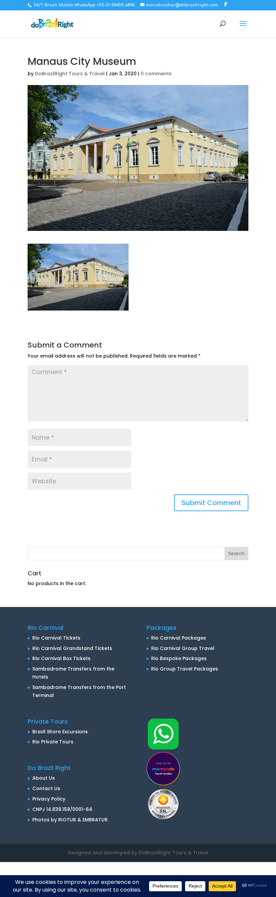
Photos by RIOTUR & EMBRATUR (70, 819)
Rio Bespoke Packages (179, 658)
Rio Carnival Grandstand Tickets (72, 648)
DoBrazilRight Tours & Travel (70, 73)
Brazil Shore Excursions (60, 731)
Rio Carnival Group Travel (182, 648)
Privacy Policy (48, 799)
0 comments (156, 73)
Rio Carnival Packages (178, 638)
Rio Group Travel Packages (184, 668)
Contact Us (46, 788)
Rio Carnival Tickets (56, 638)
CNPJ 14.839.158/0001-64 (62, 809)
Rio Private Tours (52, 741)
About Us (43, 778)
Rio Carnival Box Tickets (61, 658)
